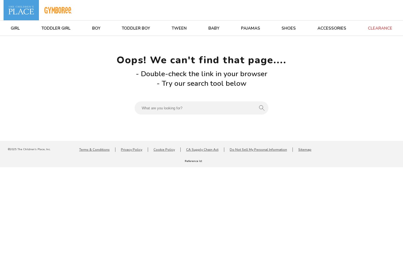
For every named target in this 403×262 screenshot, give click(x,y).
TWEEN (179, 28)
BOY (96, 28)
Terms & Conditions (94, 149)
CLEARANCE (380, 28)
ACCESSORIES (331, 28)
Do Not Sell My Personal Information (258, 149)
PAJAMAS (250, 28)
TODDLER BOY (136, 28)
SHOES (289, 28)
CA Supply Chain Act (202, 149)
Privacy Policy (131, 149)
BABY (213, 28)
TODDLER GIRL (55, 28)
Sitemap (304, 149)
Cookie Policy (164, 149)
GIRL (15, 28)
